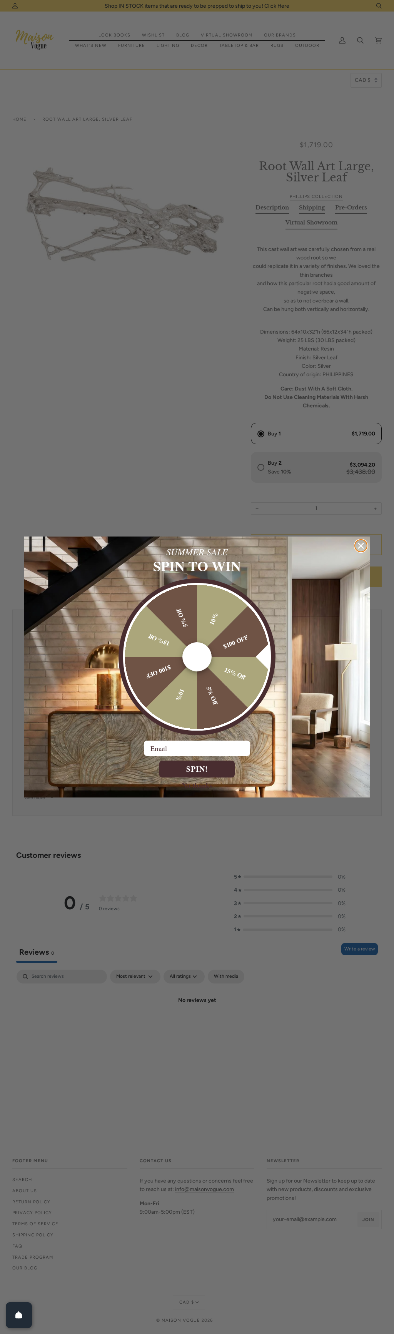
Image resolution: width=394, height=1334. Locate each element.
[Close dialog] (361, 546)
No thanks (197, 785)
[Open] (19, 1315)
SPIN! (197, 768)
